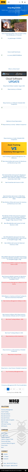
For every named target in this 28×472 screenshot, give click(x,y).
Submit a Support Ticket (7, 439)
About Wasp (4, 433)
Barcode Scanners (5, 416)
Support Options (5, 437)
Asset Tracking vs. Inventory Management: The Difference (14, 157)
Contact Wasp (4, 435)
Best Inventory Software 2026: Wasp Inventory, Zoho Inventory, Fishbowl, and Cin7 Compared (14, 315)
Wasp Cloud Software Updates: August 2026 (14, 86)
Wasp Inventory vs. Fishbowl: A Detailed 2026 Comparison (14, 103)
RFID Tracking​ (4, 422)
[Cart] (22, 2)
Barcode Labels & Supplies (7, 420)
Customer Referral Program (8, 443)
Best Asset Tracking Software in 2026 (14, 333)
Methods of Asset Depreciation (14, 121)
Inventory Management (7, 409)
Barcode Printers (5, 418)
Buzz (2, 447)
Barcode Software (5, 414)
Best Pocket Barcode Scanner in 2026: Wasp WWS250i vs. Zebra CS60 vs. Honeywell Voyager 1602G (14, 197)
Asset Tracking (4, 411)
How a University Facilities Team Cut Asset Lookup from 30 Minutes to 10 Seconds (14, 34)
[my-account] (25, 2)
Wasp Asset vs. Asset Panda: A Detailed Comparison (14, 368)
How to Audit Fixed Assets (14, 52)
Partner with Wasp (5, 441)
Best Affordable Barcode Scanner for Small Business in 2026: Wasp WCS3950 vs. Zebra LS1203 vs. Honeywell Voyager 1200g (14, 238)
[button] (25, 470)
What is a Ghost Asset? (14, 69)
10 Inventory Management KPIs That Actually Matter (14, 385)
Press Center (4, 445)
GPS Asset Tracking (6, 424)
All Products (4, 426)
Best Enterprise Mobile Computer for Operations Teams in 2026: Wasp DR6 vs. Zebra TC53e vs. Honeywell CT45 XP (14, 278)
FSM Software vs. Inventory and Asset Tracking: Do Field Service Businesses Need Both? (14, 296)
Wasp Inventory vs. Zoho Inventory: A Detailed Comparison (14, 350)
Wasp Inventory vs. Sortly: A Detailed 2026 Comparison (14, 138)
